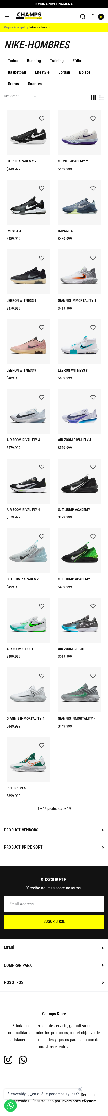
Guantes (35, 83)
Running (34, 60)
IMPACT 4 (14, 231)
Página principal (14, 27)
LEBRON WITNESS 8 (73, 370)
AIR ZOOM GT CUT (20, 649)
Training (57, 60)
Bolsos (84, 72)
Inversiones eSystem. (79, 1101)
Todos (13, 60)
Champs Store (54, 1013)
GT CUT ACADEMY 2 (21, 161)
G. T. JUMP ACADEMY (74, 509)
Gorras (13, 83)
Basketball (17, 72)
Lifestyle (42, 72)
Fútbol (78, 60)
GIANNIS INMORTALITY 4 (25, 718)
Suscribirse (54, 921)
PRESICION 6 (16, 788)
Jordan (64, 72)
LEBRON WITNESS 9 (21, 300)
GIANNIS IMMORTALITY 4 (77, 300)
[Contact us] (10, 1105)
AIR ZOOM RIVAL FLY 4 (23, 440)
